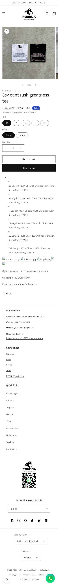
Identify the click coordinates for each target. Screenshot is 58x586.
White (9, 135)
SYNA (8, 421)
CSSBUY (10, 376)
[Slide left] (22, 85)
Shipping (16, 112)
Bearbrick (10, 365)
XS (7, 123)
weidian (19, 376)
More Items (11, 435)
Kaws (8, 359)
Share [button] (9, 293)
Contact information (30, 579)
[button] (3, 13)
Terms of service (29, 575)
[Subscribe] (46, 508)
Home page (11, 393)
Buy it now (29, 167)
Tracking (10, 442)
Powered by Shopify (29, 570)
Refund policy (45, 570)
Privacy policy (14, 575)
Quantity (6, 142)
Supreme (10, 354)
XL (44, 123)
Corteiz (9, 400)
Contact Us (11, 449)
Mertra (9, 414)
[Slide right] (35, 85)
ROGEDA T (17, 570)
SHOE (8, 370)
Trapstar (10, 407)
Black (22, 135)
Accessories (12, 428)
